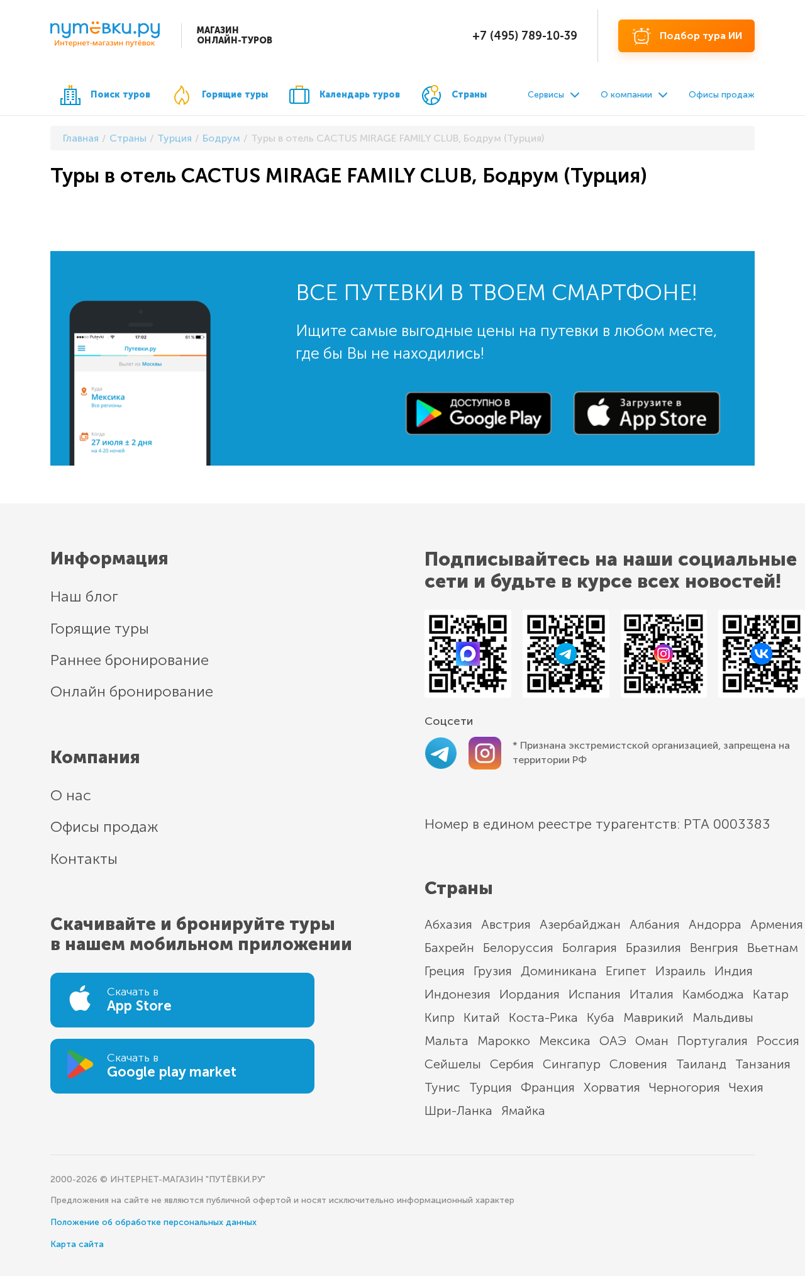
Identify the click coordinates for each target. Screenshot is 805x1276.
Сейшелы (453, 1064)
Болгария (589, 947)
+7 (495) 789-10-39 (524, 36)
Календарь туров (359, 94)
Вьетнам (772, 947)
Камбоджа (713, 994)
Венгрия (714, 947)
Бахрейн (449, 947)
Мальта (447, 1040)
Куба (600, 1017)
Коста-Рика (543, 1017)
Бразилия (653, 947)
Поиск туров (120, 94)
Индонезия (458, 994)
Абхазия (448, 924)
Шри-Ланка (458, 1110)
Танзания (763, 1064)
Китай (482, 1017)
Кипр (440, 1017)
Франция (548, 1087)
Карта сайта (77, 1244)
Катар (771, 994)
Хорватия (612, 1087)
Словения (638, 1064)
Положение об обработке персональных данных (153, 1222)
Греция (445, 970)
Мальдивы (722, 1017)
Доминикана (559, 970)
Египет (626, 970)
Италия (652, 994)
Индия (733, 970)
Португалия (712, 1040)
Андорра (715, 924)
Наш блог (84, 596)
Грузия (493, 970)
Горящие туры (235, 94)
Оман (652, 1040)
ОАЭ (612, 1040)
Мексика (565, 1040)
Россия (778, 1040)
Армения (776, 924)
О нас (70, 795)
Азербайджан (580, 924)
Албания (655, 924)
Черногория (684, 1087)
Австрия (506, 924)
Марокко (503, 1040)
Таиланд (701, 1064)
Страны (469, 94)
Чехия (746, 1087)
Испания (595, 994)
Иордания (529, 994)
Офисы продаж (722, 94)
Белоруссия (518, 947)
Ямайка (523, 1110)
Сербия (512, 1064)
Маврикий (653, 1017)
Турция (490, 1087)
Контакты (84, 858)
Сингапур (572, 1064)
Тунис (442, 1087)
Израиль (680, 970)
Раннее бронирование (129, 660)
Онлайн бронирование (131, 691)
